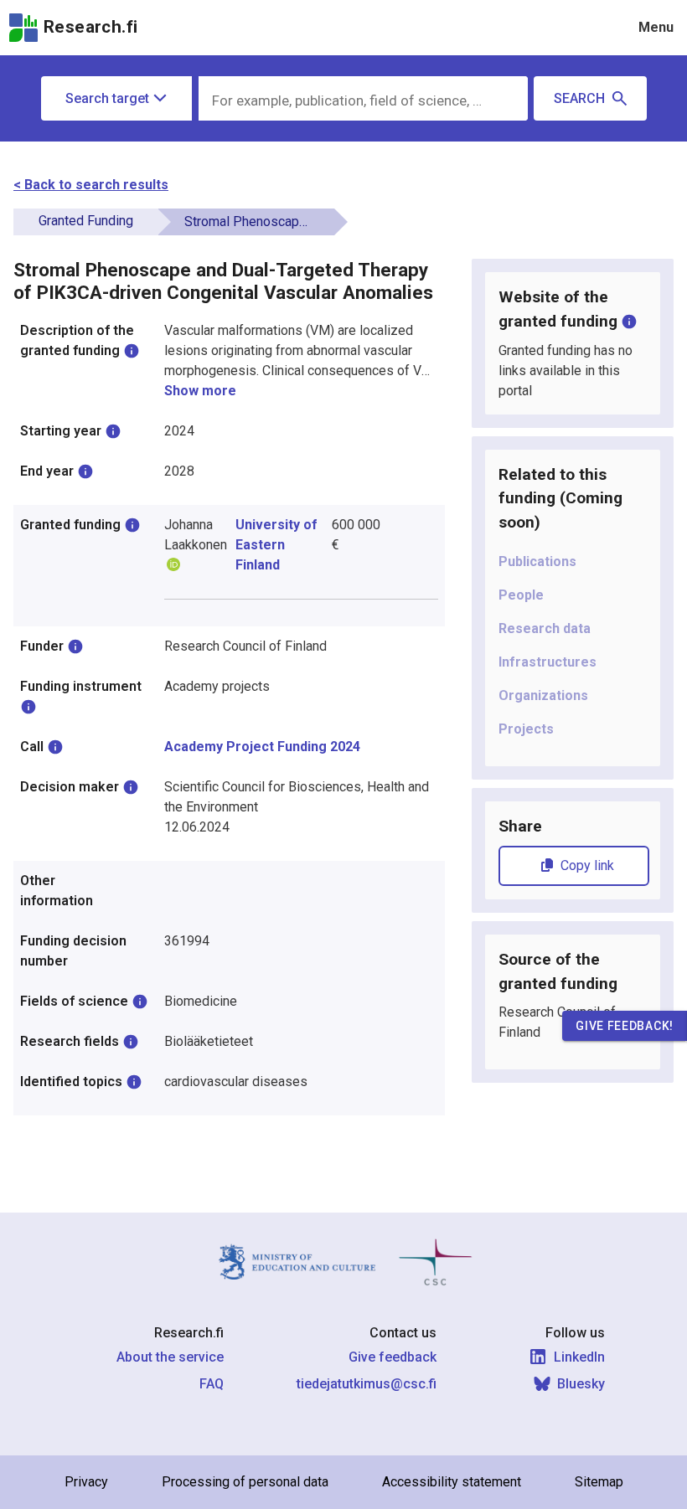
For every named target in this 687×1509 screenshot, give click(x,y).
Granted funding (86, 221)
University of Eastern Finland (276, 545)
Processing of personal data (245, 1482)
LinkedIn (579, 1357)
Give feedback (392, 1357)
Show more (200, 391)
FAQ (211, 1384)
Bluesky (581, 1384)
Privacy (86, 1482)
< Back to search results (90, 185)
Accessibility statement (451, 1482)
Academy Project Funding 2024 (262, 746)
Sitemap (599, 1482)
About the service (170, 1357)
